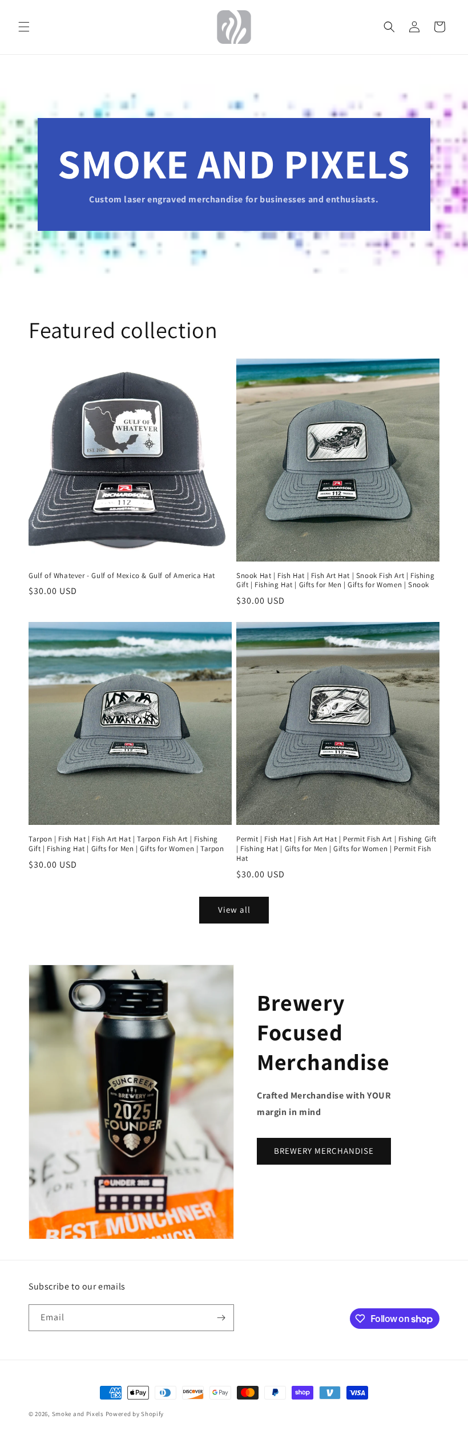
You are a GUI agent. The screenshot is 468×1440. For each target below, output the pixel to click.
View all (234, 909)
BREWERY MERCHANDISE (324, 1150)
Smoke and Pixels (78, 1414)
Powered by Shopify (135, 1414)
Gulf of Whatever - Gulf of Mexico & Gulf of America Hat (122, 575)
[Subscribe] (220, 1317)
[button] (24, 26)
